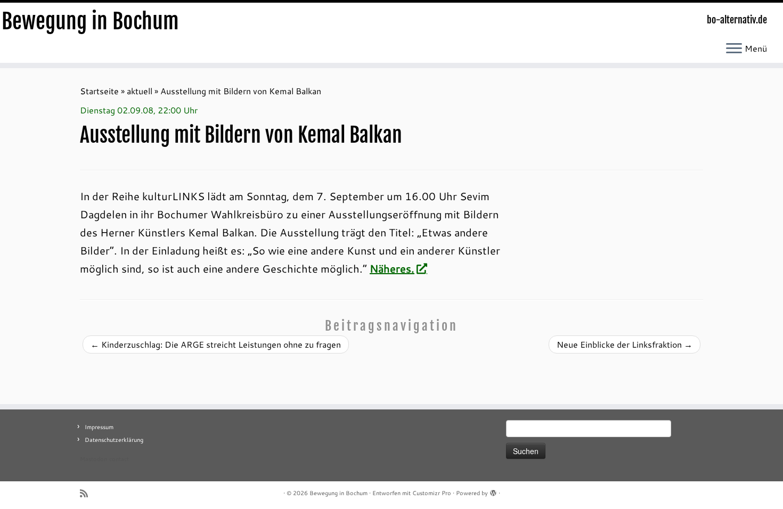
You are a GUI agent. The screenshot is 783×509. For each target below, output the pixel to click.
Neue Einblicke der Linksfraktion (624, 344)
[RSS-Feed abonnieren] (87, 493)
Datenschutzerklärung (114, 440)
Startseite (99, 91)
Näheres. (392, 268)
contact (119, 459)
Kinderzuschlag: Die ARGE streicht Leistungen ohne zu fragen (216, 344)
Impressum (99, 427)
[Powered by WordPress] (493, 491)
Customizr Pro (431, 493)
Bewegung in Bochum (90, 21)
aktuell (139, 91)
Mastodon (93, 459)
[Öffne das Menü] (734, 49)
